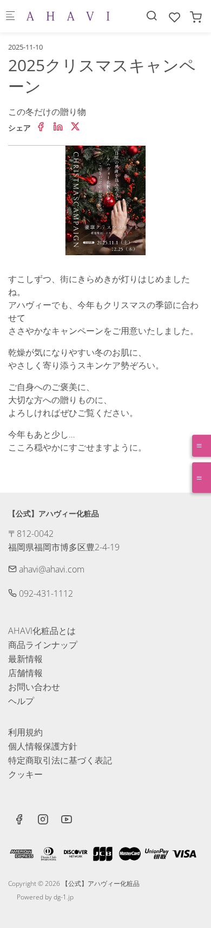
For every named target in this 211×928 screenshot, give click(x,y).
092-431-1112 (45, 593)
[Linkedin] (57, 126)
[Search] (151, 15)
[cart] (196, 17)
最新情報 (25, 659)
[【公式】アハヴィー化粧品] (68, 16)
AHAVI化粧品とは (42, 631)
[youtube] (66, 820)
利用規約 (25, 732)
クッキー (25, 774)
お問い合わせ (34, 687)
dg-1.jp (64, 897)
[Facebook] (40, 126)
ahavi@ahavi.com (50, 569)
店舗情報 (25, 673)
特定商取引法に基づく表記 (60, 760)
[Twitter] (75, 126)
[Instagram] (43, 820)
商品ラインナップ (42, 645)
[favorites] (175, 17)
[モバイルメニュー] (10, 16)
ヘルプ (21, 701)
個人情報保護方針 (42, 746)
